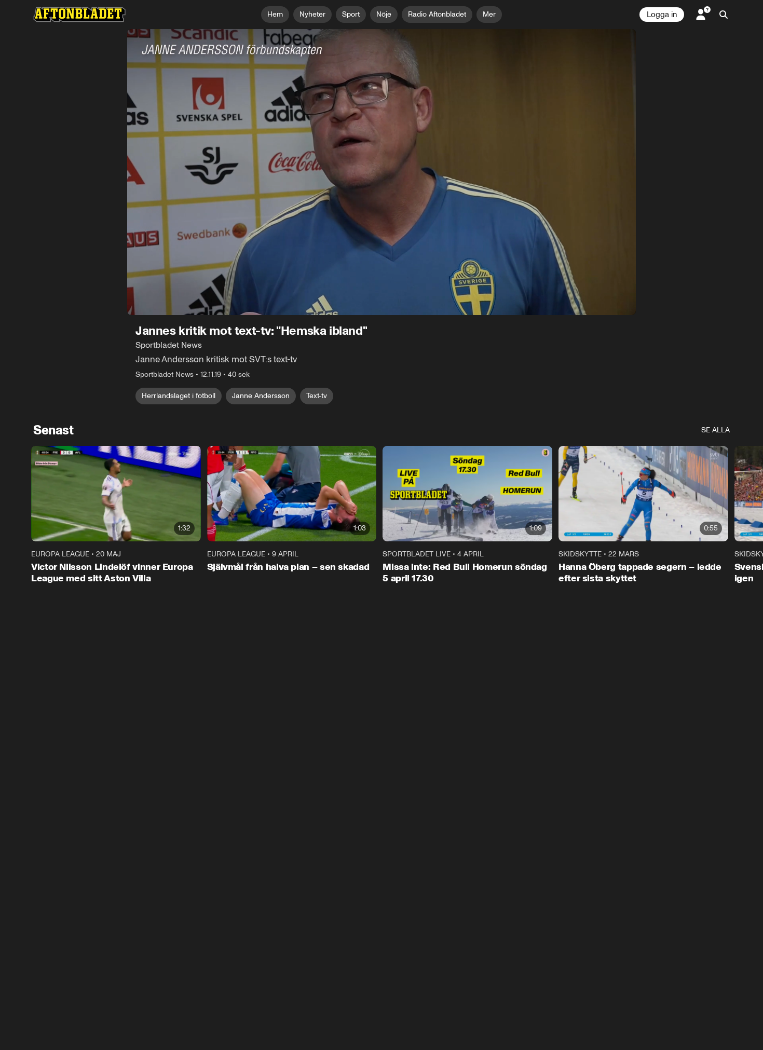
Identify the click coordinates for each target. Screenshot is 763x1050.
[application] (381, 172)
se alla (715, 430)
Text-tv (316, 395)
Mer (489, 14)
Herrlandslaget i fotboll (178, 395)
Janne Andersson (261, 395)
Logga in (662, 14)
